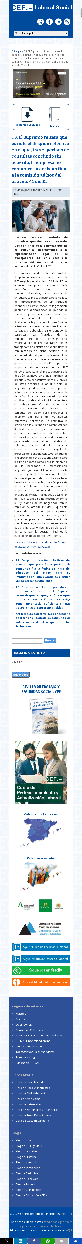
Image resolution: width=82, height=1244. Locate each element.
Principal (16, 51)
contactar (66, 1214)
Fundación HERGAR (28, 1063)
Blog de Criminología (29, 1190)
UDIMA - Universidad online (33, 1041)
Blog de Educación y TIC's (32, 1195)
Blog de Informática (28, 1162)
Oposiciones (24, 1024)
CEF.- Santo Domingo (29, 1046)
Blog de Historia (26, 1157)
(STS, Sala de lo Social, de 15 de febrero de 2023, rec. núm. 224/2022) (41, 545)
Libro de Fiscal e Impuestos (33, 1088)
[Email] (61, 1241)
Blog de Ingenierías (28, 1168)
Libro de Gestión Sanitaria (32, 1121)
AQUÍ (69, 1230)
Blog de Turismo (26, 1184)
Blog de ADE (23, 1140)
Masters (21, 1013)
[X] (6, 1241)
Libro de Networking (28, 1104)
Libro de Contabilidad (29, 1082)
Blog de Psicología (27, 1179)
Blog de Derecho (26, 1151)
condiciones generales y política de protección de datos (46, 1224)
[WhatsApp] (47, 1241)
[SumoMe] (75, 1241)
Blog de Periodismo (28, 1173)
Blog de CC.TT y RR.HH (29, 1146)
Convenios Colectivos (29, 1030)
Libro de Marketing (28, 1099)
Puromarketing (25, 1057)
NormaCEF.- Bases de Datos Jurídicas (39, 1035)
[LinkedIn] (20, 1241)
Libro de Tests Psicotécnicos (34, 1115)
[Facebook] (34, 1241)
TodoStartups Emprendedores (35, 1052)
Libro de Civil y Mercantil (31, 1093)
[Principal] (42, 12)
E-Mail (17, 662)
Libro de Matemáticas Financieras (37, 1110)
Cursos (20, 1019)
